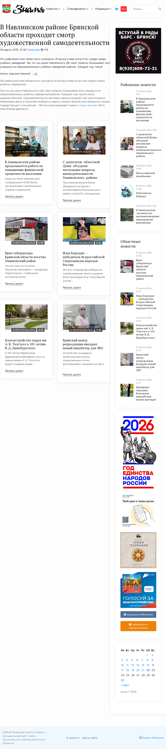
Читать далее (14, 196)
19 (132, 670)
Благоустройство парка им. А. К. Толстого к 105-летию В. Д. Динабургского (26, 344)
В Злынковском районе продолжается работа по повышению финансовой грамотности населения (24, 168)
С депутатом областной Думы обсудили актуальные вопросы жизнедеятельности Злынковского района (81, 170)
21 (143, 670)
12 (132, 665)
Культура (34, 49)
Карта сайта (90, 737)
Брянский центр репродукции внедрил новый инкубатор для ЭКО (83, 344)
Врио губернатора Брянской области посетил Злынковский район (25, 257)
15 (148, 665)
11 (127, 665)
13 (137, 665)
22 (148, 670)
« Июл (125, 685)
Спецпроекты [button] (76, 8)
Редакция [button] (102, 8)
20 (138, 670)
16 (153, 665)
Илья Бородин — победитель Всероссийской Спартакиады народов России (84, 259)
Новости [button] (52, 8)
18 (127, 670)
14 (143, 665)
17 (122, 670)
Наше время (87, 105)
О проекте (72, 737)
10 (122, 665)
